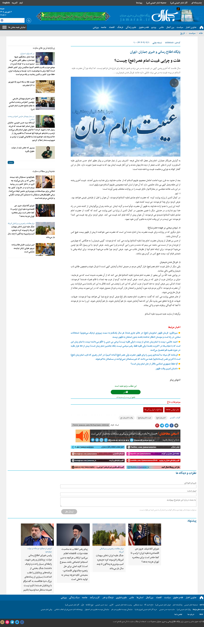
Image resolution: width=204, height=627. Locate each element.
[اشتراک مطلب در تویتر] (166, 425)
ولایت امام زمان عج (126, 417)
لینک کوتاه (115, 425)
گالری (111, 604)
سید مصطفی (138, 604)
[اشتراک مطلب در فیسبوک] (171, 425)
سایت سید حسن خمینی (167, 609)
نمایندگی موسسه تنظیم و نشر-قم (122, 609)
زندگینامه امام (177, 604)
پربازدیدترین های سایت (44, 48)
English (6, 3)
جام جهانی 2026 (172, 410)
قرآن (82, 604)
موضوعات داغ (173, 402)
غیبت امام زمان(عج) (144, 417)
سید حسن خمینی (101, 604)
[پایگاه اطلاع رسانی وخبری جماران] (148, 15)
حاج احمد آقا (148, 604)
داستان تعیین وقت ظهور (167, 369)
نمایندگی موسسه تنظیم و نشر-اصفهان (97, 609)
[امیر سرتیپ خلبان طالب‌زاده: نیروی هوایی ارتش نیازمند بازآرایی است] (45, 249)
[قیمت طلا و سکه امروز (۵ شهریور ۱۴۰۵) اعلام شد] (45, 86)
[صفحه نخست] (201, 27)
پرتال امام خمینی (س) (184, 609)
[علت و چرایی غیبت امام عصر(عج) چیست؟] (125, 117)
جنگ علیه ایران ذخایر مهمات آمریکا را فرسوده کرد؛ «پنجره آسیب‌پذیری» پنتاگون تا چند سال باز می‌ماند (31, 232)
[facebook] (22, 622)
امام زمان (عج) (161, 417)
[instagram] (2, 622)
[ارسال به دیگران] (176, 425)
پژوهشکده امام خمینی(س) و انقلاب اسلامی (68, 609)
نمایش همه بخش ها (17, 27)
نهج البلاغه (89, 604)
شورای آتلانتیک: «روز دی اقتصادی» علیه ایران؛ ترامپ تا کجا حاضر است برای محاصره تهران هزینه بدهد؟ (22, 211)
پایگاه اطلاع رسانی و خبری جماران (168, 621)
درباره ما (191, 614)
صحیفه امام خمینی (191, 604)
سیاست (191, 33)
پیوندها (139, 3)
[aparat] (7, 622)
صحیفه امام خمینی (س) (156, 3)
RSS (201, 614)
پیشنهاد (191, 520)
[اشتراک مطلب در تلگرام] (162, 425)
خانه (201, 33)
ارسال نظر (69, 512)
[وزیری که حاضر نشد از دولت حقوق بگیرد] (45, 152)
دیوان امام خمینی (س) (163, 604)
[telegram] (12, 622)
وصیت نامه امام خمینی (123, 604)
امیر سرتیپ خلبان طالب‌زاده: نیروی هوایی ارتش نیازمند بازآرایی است (22, 248)
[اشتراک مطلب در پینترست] (157, 425)
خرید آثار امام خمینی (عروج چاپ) (146, 609)
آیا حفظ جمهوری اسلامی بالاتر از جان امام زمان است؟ (154, 364)
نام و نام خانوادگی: (190, 483)
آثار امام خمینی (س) (178, 3)
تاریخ (182, 33)
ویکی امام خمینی (46, 609)
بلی (124, 392)
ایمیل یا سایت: (191, 491)
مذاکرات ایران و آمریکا (153, 410)
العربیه (14, 3)
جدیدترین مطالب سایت (44, 171)
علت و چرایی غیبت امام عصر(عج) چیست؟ (147, 60)
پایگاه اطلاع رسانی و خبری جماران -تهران (155, 52)
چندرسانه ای (196, 3)
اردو (21, 3)
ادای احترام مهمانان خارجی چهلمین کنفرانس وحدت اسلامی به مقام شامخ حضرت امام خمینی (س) (21, 104)
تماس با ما (178, 614)
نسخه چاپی (157, 43)
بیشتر (11, 162)
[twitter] (17, 622)
